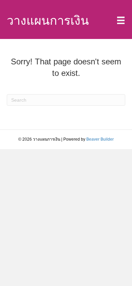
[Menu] (120, 20)
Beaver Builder (100, 139)
